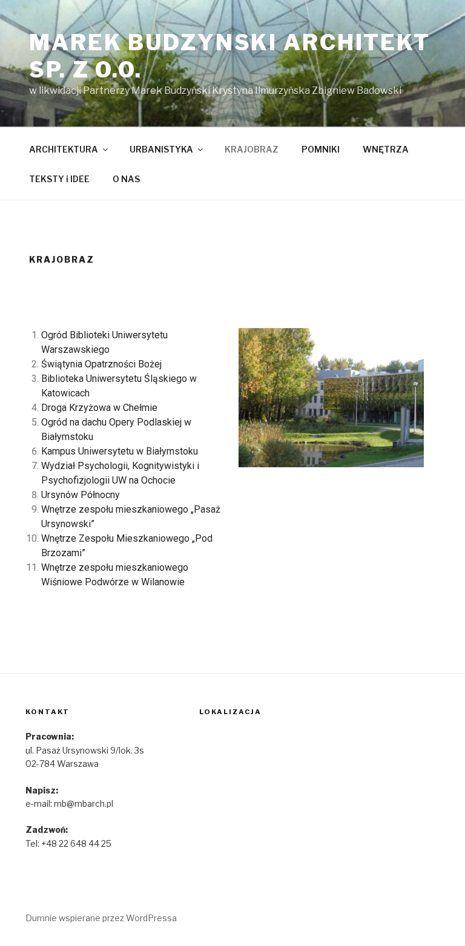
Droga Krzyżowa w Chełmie (99, 407)
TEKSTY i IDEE (59, 179)
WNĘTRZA (386, 149)
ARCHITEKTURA (63, 149)
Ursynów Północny (80, 495)
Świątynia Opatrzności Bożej (101, 364)
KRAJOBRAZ (252, 149)
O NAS (126, 179)
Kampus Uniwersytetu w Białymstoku (119, 451)
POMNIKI (321, 149)
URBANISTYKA (161, 149)
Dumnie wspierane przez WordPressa (101, 918)
